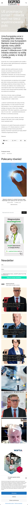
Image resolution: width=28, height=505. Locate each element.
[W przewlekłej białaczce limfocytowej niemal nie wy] (14, 326)
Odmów (14, 496)
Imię (2, 264)
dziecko (3, 153)
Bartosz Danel (4, 29)
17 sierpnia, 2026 (17, 202)
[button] (26, 478)
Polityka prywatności (18, 503)
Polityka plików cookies (9, 503)
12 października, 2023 (12, 29)
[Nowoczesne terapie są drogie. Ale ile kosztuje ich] (14, 378)
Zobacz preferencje (14, 500)
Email (2, 269)
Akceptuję (14, 493)
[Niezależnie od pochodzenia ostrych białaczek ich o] (14, 352)
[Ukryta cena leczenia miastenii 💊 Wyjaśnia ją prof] (14, 430)
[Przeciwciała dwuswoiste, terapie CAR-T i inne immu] (14, 300)
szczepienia (9, 153)
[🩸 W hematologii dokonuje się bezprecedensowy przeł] (14, 404)
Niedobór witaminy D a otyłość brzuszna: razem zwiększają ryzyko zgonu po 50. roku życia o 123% (14, 200)
